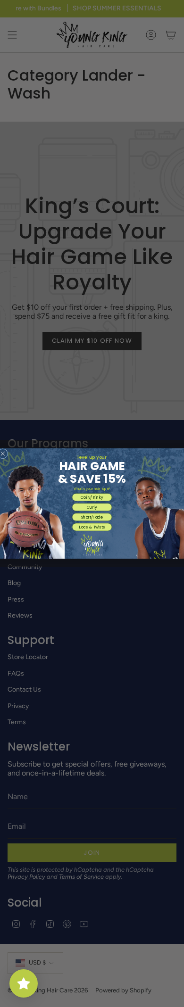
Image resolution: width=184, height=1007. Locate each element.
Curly (92, 507)
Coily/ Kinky (92, 497)
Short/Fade (92, 517)
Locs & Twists (92, 526)
